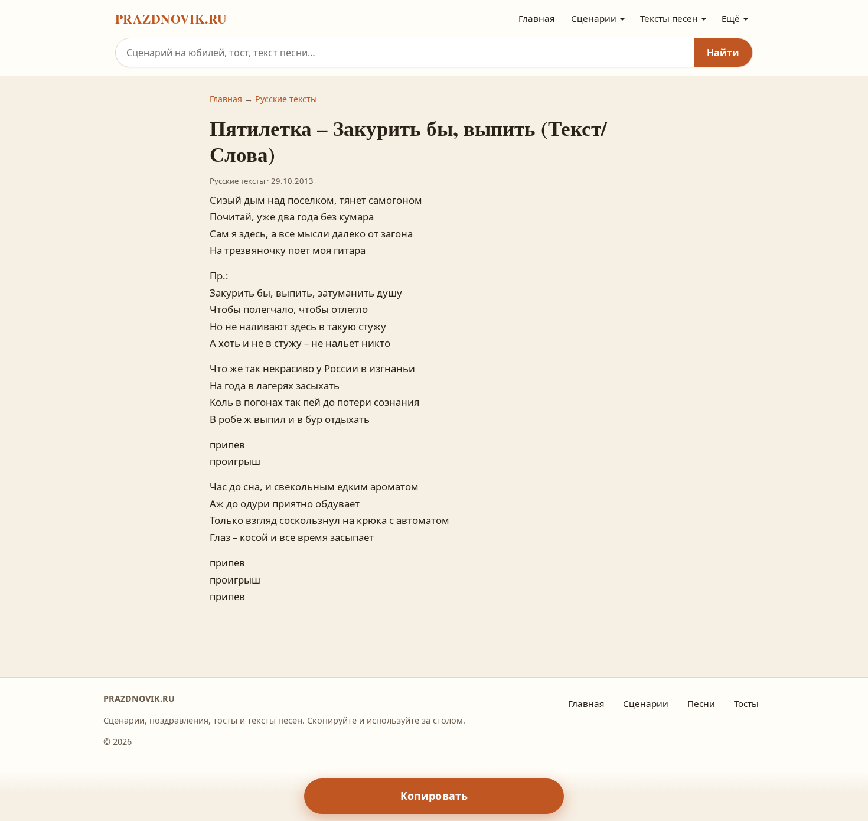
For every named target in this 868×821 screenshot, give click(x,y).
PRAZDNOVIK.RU (171, 18)
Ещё (731, 18)
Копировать (434, 796)
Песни (701, 703)
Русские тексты (286, 99)
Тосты (746, 703)
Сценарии (593, 18)
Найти (723, 52)
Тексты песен (669, 18)
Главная (536, 18)
